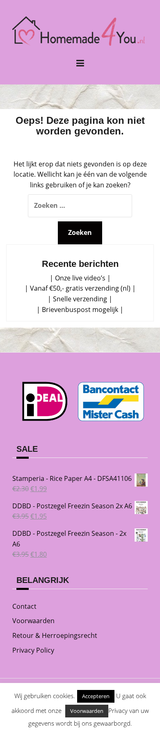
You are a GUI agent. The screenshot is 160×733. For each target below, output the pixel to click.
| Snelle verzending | (80, 298)
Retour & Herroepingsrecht (54, 635)
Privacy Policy (33, 650)
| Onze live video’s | (80, 277)
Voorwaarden (33, 620)
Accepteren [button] (96, 696)
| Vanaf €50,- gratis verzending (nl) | (80, 288)
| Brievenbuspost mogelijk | (80, 309)
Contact (24, 606)
